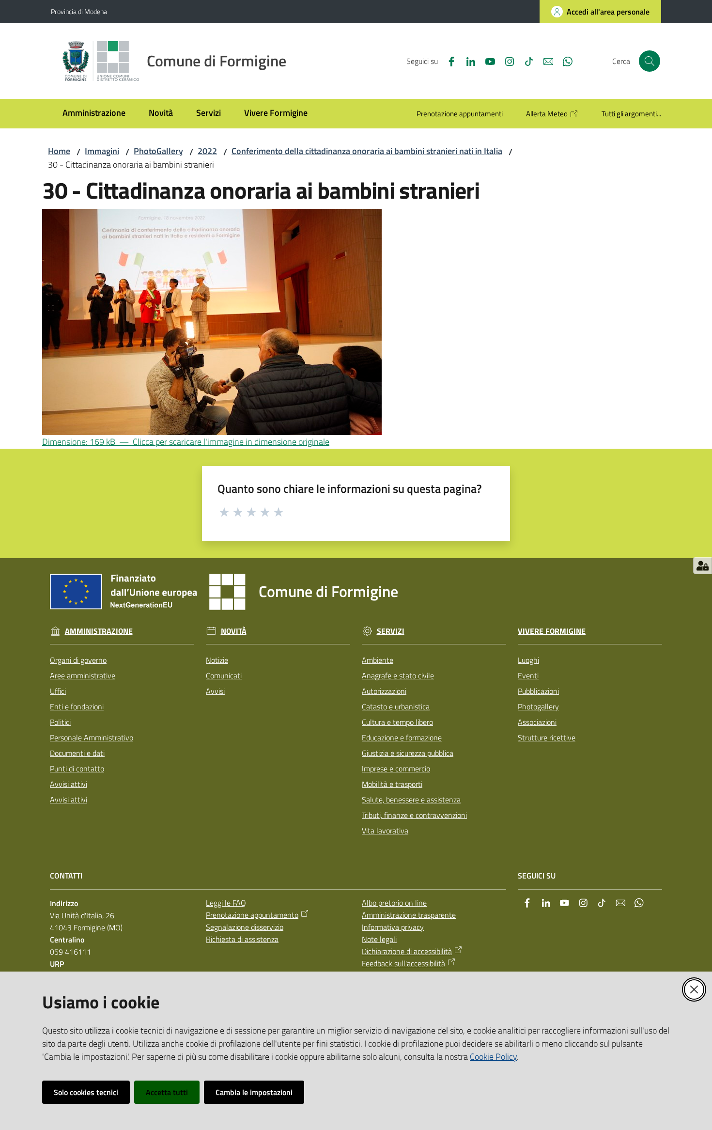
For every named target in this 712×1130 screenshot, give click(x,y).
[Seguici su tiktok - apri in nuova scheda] (525, 60)
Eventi (528, 675)
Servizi (390, 631)
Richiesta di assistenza (242, 939)
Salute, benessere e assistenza (411, 799)
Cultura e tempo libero (397, 722)
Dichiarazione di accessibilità (407, 951)
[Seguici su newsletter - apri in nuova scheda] (544, 60)
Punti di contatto (77, 768)
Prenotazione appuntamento (252, 915)
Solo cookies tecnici (86, 1092)
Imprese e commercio (396, 768)
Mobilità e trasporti (392, 784)
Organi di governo (78, 660)
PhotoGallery (158, 150)
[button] (649, 61)
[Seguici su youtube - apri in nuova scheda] (486, 60)
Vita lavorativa (385, 830)
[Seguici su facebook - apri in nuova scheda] (447, 60)
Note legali (379, 939)
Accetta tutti (167, 1092)
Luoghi (528, 660)
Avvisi (215, 691)
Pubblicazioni (538, 691)
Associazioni (537, 722)
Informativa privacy (393, 927)
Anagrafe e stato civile (398, 675)
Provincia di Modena (79, 11)
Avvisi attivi (68, 784)
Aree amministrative (82, 675)
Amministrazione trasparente (409, 915)
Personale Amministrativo (91, 737)
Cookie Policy (493, 1056)
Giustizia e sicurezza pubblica (407, 753)
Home (59, 150)
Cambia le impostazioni (254, 1092)
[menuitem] (94, 113)
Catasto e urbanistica (396, 706)
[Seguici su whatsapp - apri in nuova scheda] (563, 60)
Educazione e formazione (402, 737)
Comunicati (224, 675)
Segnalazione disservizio (244, 927)
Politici (60, 722)
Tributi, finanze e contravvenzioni (414, 815)
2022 (207, 150)
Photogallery (538, 706)
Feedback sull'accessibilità (403, 963)
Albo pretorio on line (394, 903)
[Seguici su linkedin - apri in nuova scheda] (467, 60)
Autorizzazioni (384, 691)
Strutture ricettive (546, 737)
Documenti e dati (77, 753)
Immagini (102, 150)
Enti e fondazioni (77, 706)
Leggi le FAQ (226, 903)
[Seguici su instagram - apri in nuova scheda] (505, 60)
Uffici (58, 691)
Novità (234, 631)
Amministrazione (99, 631)
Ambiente (377, 660)
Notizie (217, 660)
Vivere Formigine (552, 631)
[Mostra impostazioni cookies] (702, 565)
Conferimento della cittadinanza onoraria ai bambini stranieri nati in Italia (367, 150)
